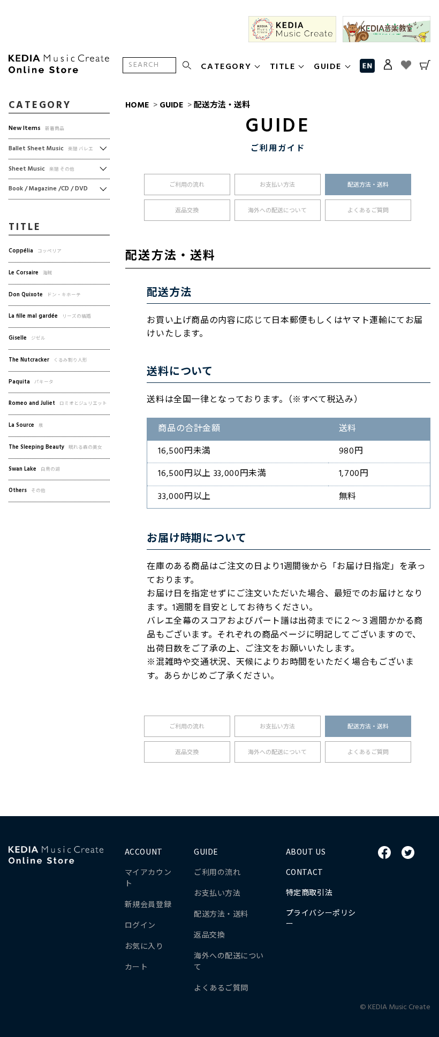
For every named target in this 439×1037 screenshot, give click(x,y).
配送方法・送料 (222, 105)
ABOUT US (306, 851)
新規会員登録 (148, 903)
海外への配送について (277, 211)
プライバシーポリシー (321, 917)
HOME (137, 105)
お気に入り (144, 945)
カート (136, 966)
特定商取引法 (309, 892)
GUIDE (171, 105)
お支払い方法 (277, 185)
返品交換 (187, 211)
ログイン (140, 924)
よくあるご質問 (368, 211)
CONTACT (304, 871)
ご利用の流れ (187, 185)
